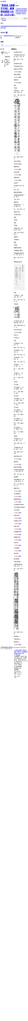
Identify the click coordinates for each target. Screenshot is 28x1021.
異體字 (6, 35)
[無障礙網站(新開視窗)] (24, 653)
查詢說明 (4, 20)
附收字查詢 (3, 27)
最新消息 (19, 8)
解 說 (3, 35)
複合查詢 (24, 26)
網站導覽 (24, 12)
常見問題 (23, 8)
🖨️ (20, 35)
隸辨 (6, 59)
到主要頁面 (3, 1)
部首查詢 (3, 26)
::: (14, 650)
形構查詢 (11, 26)
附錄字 (9, 35)
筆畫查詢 (7, 26)
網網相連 (18, 655)
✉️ (22, 35)
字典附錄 (21, 10)
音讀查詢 (16, 26)
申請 (20, 71)
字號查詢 (20, 26)
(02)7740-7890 (17, 671)
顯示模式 (19, 12)
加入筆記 (17, 37)
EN (25, 13)
